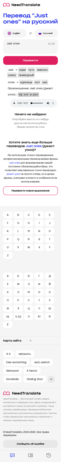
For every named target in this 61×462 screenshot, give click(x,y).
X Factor (32, 370)
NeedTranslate (25, 5)
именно (42, 69)
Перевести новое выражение (30, 190)
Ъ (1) (18, 316)
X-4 (8, 353)
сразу (12, 75)
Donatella (12, 379)
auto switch (42, 362)
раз (44, 82)
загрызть (24, 353)
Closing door (35, 379)
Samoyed (12, 370)
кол (37, 82)
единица (26, 82)
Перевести (30, 60)
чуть (31, 69)
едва (22, 69)
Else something (16, 362)
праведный (26, 75)
